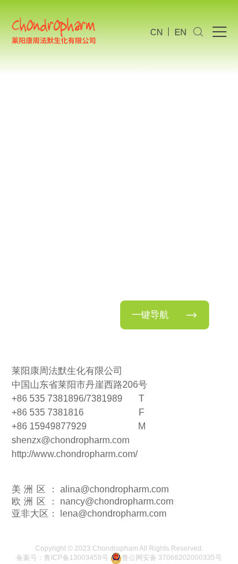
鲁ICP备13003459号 (76, 558)
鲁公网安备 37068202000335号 (172, 558)
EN (180, 32)
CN (156, 32)
